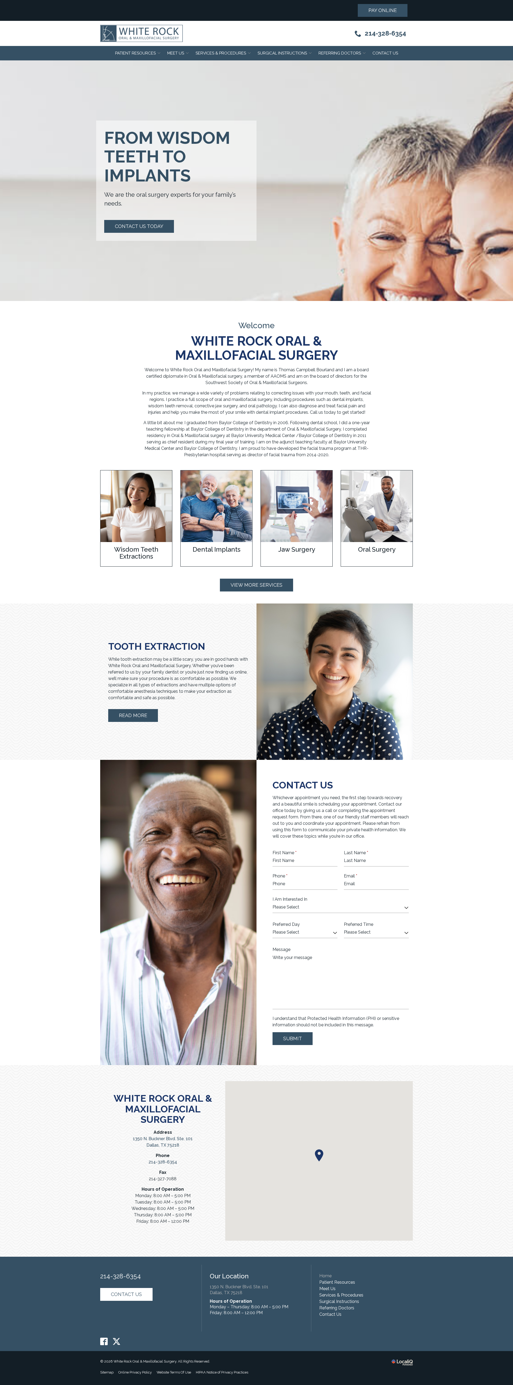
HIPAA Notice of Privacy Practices (222, 1372)
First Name (285, 852)
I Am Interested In (290, 899)
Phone (280, 876)
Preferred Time (358, 924)
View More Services (256, 585)
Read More (133, 715)
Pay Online (382, 10)
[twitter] (116, 1341)
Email (350, 876)
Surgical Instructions (282, 53)
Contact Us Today (139, 226)
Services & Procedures (221, 53)
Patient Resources (135, 53)
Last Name (356, 852)
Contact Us (385, 53)
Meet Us (175, 53)
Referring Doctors (339, 53)
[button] (319, 1155)
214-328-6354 (163, 1162)
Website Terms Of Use (174, 1372)
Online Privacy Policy (135, 1372)
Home (325, 1275)
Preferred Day (286, 924)
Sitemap (107, 1372)
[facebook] (104, 1341)
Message (281, 949)
